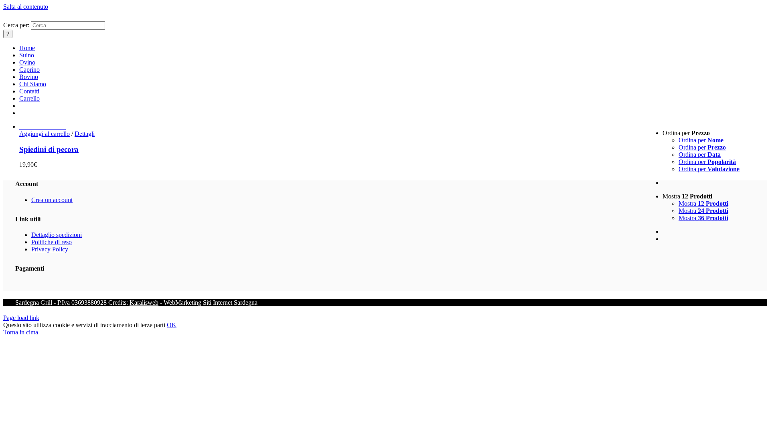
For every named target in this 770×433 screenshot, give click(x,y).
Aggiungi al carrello (44, 133)
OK (171, 325)
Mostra (703, 203)
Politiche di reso (51, 242)
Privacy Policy (49, 249)
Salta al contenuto (25, 6)
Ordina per (701, 140)
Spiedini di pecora (49, 149)
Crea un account (52, 199)
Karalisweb (144, 302)
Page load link (21, 317)
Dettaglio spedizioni (56, 234)
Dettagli (85, 133)
